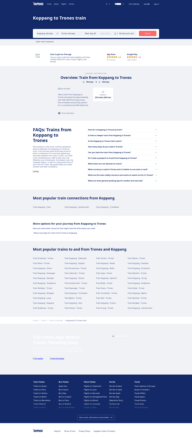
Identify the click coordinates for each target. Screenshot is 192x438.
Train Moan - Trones (41, 263)
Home (35, 320)
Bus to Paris (64, 400)
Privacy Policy (84, 431)
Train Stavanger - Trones (74, 288)
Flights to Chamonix (92, 386)
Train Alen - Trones (104, 298)
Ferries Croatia (115, 389)
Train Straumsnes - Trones (75, 268)
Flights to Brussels (92, 393)
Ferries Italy (114, 397)
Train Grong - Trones (104, 308)
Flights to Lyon (90, 389)
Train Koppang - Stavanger (44, 273)
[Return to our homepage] (40, 4)
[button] (91, 33)
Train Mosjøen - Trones (137, 303)
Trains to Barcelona (41, 400)
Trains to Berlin (40, 397)
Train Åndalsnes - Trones (43, 308)
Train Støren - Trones (136, 258)
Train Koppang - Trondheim (107, 207)
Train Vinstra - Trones (105, 258)
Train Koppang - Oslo (42, 207)
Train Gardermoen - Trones (75, 283)
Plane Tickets (90, 382)
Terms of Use (69, 431)
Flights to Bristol (91, 400)
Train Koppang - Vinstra (74, 278)
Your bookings (134, 4)
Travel (137, 382)
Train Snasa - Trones (104, 288)
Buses (56, 4)
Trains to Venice (40, 393)
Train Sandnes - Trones (137, 298)
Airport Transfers (141, 389)
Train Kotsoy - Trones (73, 308)
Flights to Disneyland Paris (95, 397)
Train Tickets (39, 382)
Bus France (63, 389)
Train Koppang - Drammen (139, 268)
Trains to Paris (39, 389)
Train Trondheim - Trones (106, 293)
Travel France (140, 400)
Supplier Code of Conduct (104, 431)
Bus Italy (62, 393)
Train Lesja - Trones (104, 273)
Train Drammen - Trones (43, 258)
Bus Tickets (64, 382)
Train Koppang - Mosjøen (43, 293)
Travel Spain (139, 397)
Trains (49, 4)
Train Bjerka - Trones (73, 298)
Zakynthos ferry (116, 400)
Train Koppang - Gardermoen (76, 207)
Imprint (57, 431)
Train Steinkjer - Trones (42, 288)
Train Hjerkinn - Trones (137, 273)
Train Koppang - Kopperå (43, 303)
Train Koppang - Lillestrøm (75, 258)
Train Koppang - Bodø (105, 268)
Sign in (156, 4)
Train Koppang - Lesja (42, 298)
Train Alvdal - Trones (136, 288)
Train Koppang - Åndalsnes (139, 283)
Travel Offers (140, 393)
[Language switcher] (119, 4)
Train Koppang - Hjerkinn (106, 278)
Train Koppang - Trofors (106, 303)
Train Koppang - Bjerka (137, 293)
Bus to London (65, 397)
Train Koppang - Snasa (42, 268)
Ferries (71, 4)
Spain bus (63, 386)
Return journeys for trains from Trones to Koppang (55, 233)
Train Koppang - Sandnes (138, 263)
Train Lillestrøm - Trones (74, 273)
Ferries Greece (115, 386)
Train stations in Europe (144, 386)
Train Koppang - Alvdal (105, 263)
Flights (63, 4)
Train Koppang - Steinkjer (43, 278)
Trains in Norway (56, 320)
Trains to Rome (40, 386)
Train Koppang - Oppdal (74, 263)
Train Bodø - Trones (104, 283)
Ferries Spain (115, 393)
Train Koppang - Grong (137, 278)
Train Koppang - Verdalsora (44, 283)
